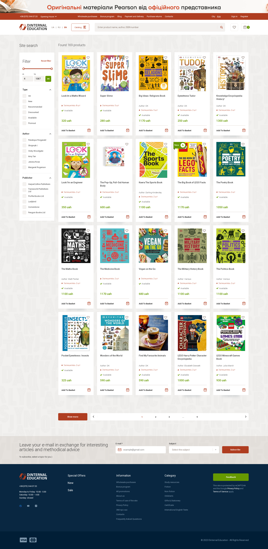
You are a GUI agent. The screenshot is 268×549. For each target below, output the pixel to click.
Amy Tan (32, 156)
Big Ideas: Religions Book (152, 96)
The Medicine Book (110, 269)
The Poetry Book (224, 182)
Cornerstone (33, 207)
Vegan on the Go (147, 269)
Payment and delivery (134, 16)
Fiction (168, 487)
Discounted (33, 112)
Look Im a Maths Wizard (73, 96)
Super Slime (106, 96)
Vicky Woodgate (35, 151)
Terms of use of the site (126, 500)
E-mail (119, 444)
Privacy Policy (122, 505)
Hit (29, 96)
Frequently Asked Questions (129, 519)
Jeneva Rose (34, 162)
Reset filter (46, 61)
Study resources (172, 482)
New (30, 101)
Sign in (234, 16)
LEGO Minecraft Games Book (228, 357)
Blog (119, 16)
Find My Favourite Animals (152, 355)
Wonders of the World (111, 355)
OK (48, 79)
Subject (172, 444)
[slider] (23, 69)
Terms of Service (221, 491)
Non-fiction (170, 491)
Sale (70, 490)
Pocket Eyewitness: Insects (75, 355)
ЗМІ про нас (121, 510)
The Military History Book (190, 269)
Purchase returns (154, 16)
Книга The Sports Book (150, 182)
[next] (244, 417)
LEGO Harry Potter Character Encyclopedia (192, 357)
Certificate (169, 505)
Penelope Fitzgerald (37, 140)
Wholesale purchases (87, 16)
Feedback (231, 477)
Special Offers (76, 475)
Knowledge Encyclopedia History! (229, 97)
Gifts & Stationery (172, 500)
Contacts (169, 16)
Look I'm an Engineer (72, 182)
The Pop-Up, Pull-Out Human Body (114, 184)
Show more (72, 417)
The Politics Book (225, 269)
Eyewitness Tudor (187, 96)
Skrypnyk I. (33, 145)
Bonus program (107, 16)
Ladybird (32, 201)
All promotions (123, 491)
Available (32, 118)
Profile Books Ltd (36, 196)
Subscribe (235, 449)
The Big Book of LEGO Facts (192, 182)
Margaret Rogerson (37, 167)
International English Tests (176, 510)
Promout (32, 123)
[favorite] (88, 57)
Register (244, 16)
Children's (169, 496)
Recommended (35, 107)
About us (120, 496)
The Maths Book (69, 269)
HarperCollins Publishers (39, 184)
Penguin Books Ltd (36, 212)
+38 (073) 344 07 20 (28, 16)
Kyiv (219, 16)
